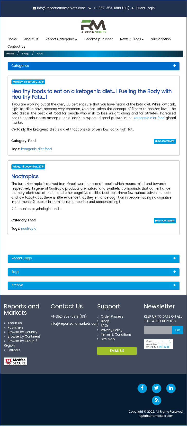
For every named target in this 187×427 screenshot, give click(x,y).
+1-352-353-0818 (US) (111, 8)
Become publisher (98, 39)
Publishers (16, 327)
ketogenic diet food (149, 118)
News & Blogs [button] (130, 39)
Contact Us (16, 46)
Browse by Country (22, 332)
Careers (14, 350)
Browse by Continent (24, 336)
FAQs (105, 325)
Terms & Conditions (116, 334)
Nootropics (25, 177)
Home (12, 39)
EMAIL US (117, 351)
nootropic (28, 228)
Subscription (161, 39)
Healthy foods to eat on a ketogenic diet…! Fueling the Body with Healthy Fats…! (91, 94)
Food (40, 54)
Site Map (108, 339)
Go (177, 330)
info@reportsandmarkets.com (61, 8)
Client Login (145, 8)
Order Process (112, 316)
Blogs (25, 54)
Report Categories (60, 39)
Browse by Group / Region (20, 344)
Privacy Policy (111, 330)
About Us (31, 39)
